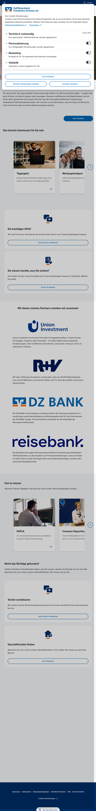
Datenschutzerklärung (15, 25)
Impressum (34, 25)
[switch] (88, 43)
